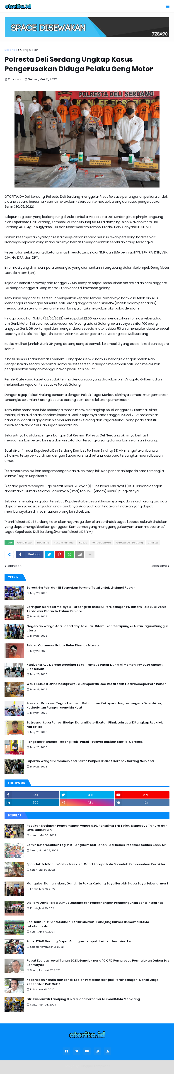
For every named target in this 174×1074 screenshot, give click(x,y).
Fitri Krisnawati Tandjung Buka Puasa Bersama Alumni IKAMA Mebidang (83, 999)
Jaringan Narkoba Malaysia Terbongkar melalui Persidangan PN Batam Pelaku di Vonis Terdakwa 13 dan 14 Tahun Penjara (96, 609)
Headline (43, 542)
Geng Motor (29, 50)
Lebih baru (14, 566)
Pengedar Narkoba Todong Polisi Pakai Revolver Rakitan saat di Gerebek (85, 742)
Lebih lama (159, 566)
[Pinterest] (59, 554)
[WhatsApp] (69, 554)
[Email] (79, 554)
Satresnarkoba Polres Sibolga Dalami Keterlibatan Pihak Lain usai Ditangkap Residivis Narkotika (95, 725)
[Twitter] (49, 554)
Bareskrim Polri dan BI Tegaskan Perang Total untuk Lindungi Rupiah (81, 588)
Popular (14, 815)
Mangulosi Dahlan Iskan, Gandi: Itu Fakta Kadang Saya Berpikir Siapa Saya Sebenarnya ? (97, 884)
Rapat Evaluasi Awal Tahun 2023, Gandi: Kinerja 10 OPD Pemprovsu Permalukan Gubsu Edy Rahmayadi (98, 963)
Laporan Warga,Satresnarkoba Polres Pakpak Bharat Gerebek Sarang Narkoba (90, 761)
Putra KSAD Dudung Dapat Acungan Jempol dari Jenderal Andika (79, 941)
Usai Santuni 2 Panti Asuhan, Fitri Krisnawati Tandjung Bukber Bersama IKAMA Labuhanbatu (88, 924)
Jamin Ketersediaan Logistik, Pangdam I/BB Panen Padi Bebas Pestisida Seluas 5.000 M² (96, 845)
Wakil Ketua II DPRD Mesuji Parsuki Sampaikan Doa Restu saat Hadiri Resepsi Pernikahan (97, 684)
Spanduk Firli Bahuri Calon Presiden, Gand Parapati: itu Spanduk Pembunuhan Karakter (96, 864)
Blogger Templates (95, 1066)
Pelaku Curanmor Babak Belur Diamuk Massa (63, 645)
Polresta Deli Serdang (129, 542)
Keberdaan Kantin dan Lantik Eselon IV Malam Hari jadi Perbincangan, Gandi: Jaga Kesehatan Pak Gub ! (93, 982)
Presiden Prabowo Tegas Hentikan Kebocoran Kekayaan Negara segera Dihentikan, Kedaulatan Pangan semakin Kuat (94, 705)
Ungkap (153, 542)
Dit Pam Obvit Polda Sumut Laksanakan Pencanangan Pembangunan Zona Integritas (95, 903)
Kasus (83, 542)
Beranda (11, 50)
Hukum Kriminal (64, 542)
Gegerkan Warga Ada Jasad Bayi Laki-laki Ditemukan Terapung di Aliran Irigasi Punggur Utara (97, 628)
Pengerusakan (101, 542)
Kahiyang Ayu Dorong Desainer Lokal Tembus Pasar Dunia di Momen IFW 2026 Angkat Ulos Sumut (95, 667)
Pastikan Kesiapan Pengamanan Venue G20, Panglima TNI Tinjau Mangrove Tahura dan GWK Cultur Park (97, 828)
